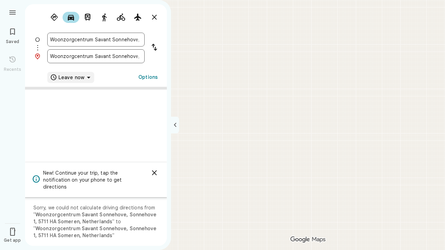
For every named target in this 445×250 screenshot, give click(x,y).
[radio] (54, 17)
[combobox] (96, 40)
